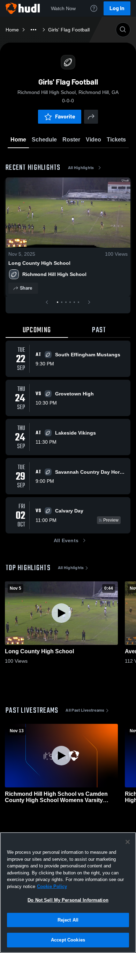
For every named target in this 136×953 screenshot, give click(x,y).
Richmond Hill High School (54, 274)
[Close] (127, 842)
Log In (116, 8)
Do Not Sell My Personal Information (68, 900)
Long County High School (39, 263)
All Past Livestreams (85, 710)
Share (26, 288)
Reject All (68, 920)
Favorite (65, 116)
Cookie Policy (52, 886)
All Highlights (81, 167)
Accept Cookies (68, 940)
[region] (68, 892)
